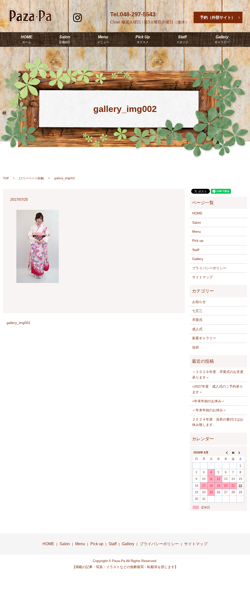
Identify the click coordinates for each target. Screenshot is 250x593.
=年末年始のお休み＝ (208, 401)
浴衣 (195, 347)
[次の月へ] (240, 452)
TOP (6, 178)
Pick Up (142, 39)
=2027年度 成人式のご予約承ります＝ (217, 389)
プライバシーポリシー (209, 268)
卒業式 (197, 320)
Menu (103, 39)
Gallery (222, 39)
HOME (26, 39)
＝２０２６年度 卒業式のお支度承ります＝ (217, 374)
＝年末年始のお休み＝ (209, 410)
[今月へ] (233, 452)
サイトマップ (202, 277)
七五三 (197, 311)
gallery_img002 (18, 323)
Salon (65, 39)
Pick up (197, 240)
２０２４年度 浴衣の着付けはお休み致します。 (217, 422)
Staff (182, 39)
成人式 (197, 329)
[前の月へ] (225, 452)
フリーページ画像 (31, 178)
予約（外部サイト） (217, 17)
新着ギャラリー (204, 338)
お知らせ (199, 302)
